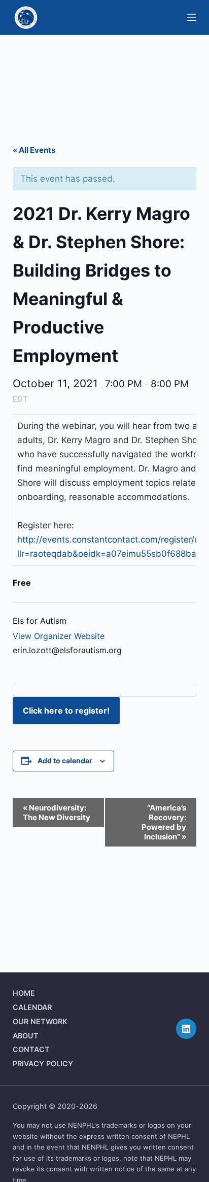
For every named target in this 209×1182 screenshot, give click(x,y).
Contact (31, 1049)
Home (24, 993)
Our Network (40, 1021)
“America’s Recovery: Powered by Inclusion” (164, 822)
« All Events (34, 150)
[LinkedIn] (186, 1029)
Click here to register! (66, 710)
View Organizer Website (58, 636)
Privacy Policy (43, 1063)
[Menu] (191, 17)
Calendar (32, 1007)
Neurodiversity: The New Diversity (56, 812)
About (26, 1035)
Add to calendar (65, 760)
